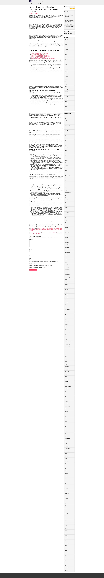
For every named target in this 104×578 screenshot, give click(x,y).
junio (65, 331)
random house (66, 453)
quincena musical (67, 451)
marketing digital (67, 366)
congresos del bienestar (68, 192)
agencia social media (67, 125)
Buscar (72, 8)
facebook (66, 230)
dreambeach (66, 207)
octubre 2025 (66, 56)
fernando (66, 235)
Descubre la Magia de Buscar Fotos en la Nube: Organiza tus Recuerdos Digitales (69, 21)
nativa (65, 399)
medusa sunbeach (67, 371)
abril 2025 (66, 66)
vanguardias (31, 230)
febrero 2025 (66, 69)
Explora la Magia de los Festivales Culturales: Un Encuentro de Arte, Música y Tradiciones (37, 233)
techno (65, 520)
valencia (66, 545)
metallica (66, 376)
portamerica (66, 436)
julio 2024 (66, 81)
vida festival (66, 553)
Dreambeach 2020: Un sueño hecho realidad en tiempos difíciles (55, 233)
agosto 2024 (66, 79)
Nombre (30, 249)
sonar (65, 510)
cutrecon (66, 200)
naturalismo (66, 401)
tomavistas (66, 530)
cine (65, 185)
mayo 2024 (66, 84)
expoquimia (66, 227)
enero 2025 (66, 71)
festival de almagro (67, 240)
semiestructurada (67, 493)
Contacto (47, 1)
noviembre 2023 (67, 94)
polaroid (66, 431)
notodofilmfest (67, 408)
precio (65, 441)
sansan (65, 490)
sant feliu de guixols (67, 491)
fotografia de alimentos (68, 267)
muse (65, 391)
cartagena (66, 170)
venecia (66, 550)
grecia (65, 304)
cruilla (65, 195)
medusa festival (67, 369)
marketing (66, 364)
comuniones (66, 190)
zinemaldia (66, 570)
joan (65, 327)
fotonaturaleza (66, 289)
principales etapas (43, 229)
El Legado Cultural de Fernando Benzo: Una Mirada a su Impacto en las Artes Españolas (69, 15)
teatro (65, 518)
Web (30, 258)
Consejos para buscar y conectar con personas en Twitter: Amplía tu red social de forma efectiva (69, 27)
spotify (65, 515)
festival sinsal (66, 255)
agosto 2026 (66, 39)
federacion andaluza (67, 232)
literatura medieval (67, 344)
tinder (65, 523)
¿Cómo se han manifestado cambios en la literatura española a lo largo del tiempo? (43, 58)
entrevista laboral (67, 212)
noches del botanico (67, 406)
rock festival (66, 473)
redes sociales (66, 456)
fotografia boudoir (67, 264)
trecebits (66, 538)
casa (65, 172)
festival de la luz (67, 245)
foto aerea (66, 259)
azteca (65, 148)
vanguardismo (66, 548)
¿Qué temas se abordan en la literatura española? (38, 57)
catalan (66, 177)
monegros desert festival (68, 386)
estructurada (66, 222)
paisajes (66, 421)
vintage (66, 558)
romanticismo (60, 229)
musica (65, 396)
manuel (66, 361)
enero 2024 (66, 91)
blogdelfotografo (67, 162)
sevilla (65, 500)
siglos (65, 503)
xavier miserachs (67, 567)
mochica (66, 384)
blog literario (66, 160)
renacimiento (55, 229)
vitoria (65, 560)
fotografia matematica (67, 277)
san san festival (66, 486)
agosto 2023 (66, 99)
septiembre (66, 498)
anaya (65, 135)
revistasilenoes (37, 13)
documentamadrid (67, 205)
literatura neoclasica (67, 346)
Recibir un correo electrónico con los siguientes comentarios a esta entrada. (41, 265)
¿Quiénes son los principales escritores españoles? (38, 54)
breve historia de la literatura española (46, 228)
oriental (66, 418)
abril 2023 (66, 106)
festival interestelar (67, 250)
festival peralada (67, 254)
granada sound (66, 302)
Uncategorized (66, 543)
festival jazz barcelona (67, 252)
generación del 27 (67, 297)
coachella (66, 187)
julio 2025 (66, 61)
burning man (66, 165)
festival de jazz (66, 244)
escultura (66, 215)
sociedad (66, 508)
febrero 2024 (66, 89)
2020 (65, 118)
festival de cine (67, 242)
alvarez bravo (66, 130)
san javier (66, 485)
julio (65, 329)
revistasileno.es (35, 3)
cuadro (65, 197)
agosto (65, 128)
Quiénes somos (43, 1)
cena (65, 180)
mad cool (66, 356)
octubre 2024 (66, 76)
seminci (66, 495)
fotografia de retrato (67, 272)
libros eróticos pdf (67, 332)
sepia (65, 496)
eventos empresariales (67, 225)
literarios (66, 337)
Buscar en (65, 6)
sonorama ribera (67, 513)
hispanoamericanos (67, 309)
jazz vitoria (66, 326)
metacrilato (66, 374)
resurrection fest (67, 461)
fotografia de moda (67, 269)
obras (65, 416)
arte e (65, 140)
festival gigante (67, 249)
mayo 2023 (66, 104)
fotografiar (66, 279)
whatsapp (66, 563)
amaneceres (66, 133)
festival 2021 (66, 237)
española (66, 220)
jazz (65, 322)
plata (65, 428)
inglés (65, 317)
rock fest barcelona (67, 471)
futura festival (66, 294)
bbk (65, 155)
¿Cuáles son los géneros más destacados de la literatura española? (40, 56)
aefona (65, 123)
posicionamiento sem (67, 438)
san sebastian (66, 488)
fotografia (66, 262)
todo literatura (66, 528)
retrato (65, 463)
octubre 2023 (66, 96)
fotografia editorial (67, 274)
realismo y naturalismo (50, 229)
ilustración (57, 228)
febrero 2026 (66, 49)
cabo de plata (66, 167)
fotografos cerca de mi (67, 287)
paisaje (65, 419)
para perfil (66, 423)
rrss (65, 478)
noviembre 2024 (67, 74)
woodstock (66, 565)
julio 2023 (66, 101)
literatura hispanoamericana (68, 341)
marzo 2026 (66, 47)
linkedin (66, 336)
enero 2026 (66, 51)
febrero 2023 (66, 109)
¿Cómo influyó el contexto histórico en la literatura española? (40, 55)
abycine (66, 120)
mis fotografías (66, 381)
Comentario (31, 239)
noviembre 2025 (67, 54)
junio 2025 (66, 62)
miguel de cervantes (67, 379)
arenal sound (66, 138)
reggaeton (66, 458)
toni (65, 533)
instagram (66, 319)
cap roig (66, 168)
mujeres (66, 389)
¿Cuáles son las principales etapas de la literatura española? (39, 53)
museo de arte (66, 394)
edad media (53, 228)
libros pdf (66, 334)
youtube (66, 568)
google (65, 299)
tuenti (65, 540)
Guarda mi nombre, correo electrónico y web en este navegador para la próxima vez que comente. (44, 261)
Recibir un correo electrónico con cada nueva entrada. (38, 267)
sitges (65, 505)
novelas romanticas (67, 414)
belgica (66, 158)
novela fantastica (67, 413)
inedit (65, 314)
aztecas (66, 150)
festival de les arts (67, 247)
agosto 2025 (66, 59)
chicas (65, 182)
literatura (66, 339)
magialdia (66, 359)
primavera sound (67, 446)
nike (65, 404)
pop (65, 433)
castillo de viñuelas (67, 175)
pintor (65, 426)
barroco (39, 228)
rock (65, 468)
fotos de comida (67, 292)
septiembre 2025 (67, 57)
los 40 (65, 351)
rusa (65, 481)
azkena (65, 145)
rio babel (66, 466)
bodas (65, 163)
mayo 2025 (66, 64)
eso (65, 217)
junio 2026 (66, 42)
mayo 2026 (66, 44)
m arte (65, 354)
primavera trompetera (67, 448)
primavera (66, 443)
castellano (33, 228)
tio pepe (66, 525)
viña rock (66, 555)
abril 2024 (66, 86)
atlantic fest (66, 143)
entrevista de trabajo (67, 210)
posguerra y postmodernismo (36, 229)
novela (65, 409)
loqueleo (66, 349)
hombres (66, 312)
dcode (65, 202)
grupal (65, 307)
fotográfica (66, 282)
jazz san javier (66, 324)
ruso (65, 483)
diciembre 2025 (67, 52)
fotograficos (66, 284)
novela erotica (66, 411)
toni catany (66, 535)
